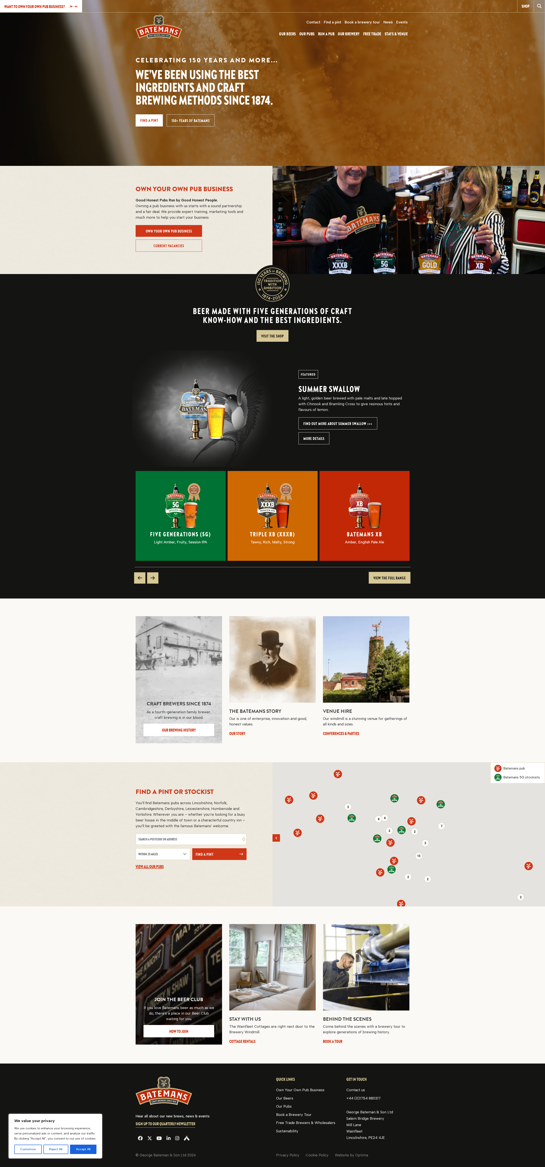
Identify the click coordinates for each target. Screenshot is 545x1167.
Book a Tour (332, 1041)
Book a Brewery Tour (293, 1114)
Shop (525, 6)
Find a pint (332, 22)
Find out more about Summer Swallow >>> (337, 423)
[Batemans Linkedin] (168, 1138)
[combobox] (191, 839)
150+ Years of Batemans (191, 120)
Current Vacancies (168, 245)
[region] (55, 1136)
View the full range (389, 578)
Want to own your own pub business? (34, 6)
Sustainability (287, 1131)
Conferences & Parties (341, 733)
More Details (313, 438)
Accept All (83, 1149)
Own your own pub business (169, 231)
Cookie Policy (317, 1155)
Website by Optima (351, 1155)
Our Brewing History (179, 730)
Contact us (355, 1090)
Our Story (237, 733)
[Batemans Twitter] (149, 1138)
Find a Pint (205, 854)
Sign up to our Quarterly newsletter (165, 1124)
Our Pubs (284, 1106)
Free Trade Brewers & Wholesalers (305, 1123)
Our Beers (284, 1098)
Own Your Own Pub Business (300, 1090)
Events (402, 22)
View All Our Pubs (150, 866)
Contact (313, 22)
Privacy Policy (287, 1155)
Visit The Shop (272, 336)
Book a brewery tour (362, 22)
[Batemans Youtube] (159, 1138)
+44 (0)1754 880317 (363, 1098)
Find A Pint (149, 120)
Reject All (55, 1149)
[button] (411, 821)
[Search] (539, 6)
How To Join (178, 1031)
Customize (28, 1149)
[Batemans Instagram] (177, 1138)
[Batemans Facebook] (140, 1138)
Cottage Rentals (242, 1041)
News (388, 22)
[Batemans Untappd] (187, 1138)
